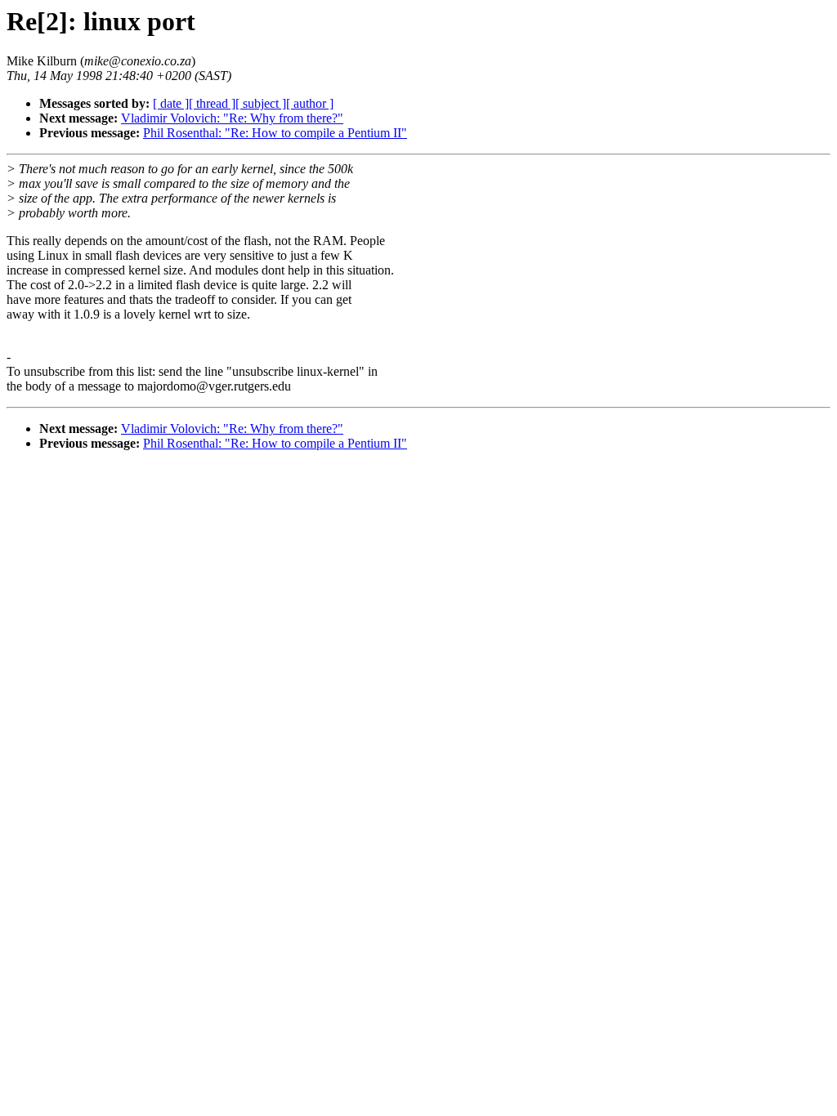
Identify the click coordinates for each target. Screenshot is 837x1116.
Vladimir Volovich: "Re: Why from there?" (232, 118)
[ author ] (309, 103)
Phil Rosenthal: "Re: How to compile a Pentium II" (275, 133)
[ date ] (171, 103)
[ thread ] (212, 103)
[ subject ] (260, 103)
